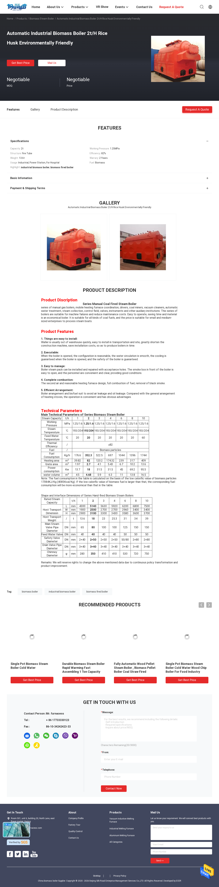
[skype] (56, 736)
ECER (178, 881)
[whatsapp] (37, 736)
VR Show (102, 7)
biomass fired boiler (97, 591)
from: (105, 752)
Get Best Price (21, 63)
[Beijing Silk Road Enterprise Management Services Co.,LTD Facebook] (10, 854)
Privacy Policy (119, 876)
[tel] (46, 745)
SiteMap (96, 876)
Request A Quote (197, 109)
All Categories (116, 842)
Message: (107, 712)
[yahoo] (75, 736)
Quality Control (75, 831)
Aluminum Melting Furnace (122, 835)
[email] (27, 736)
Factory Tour (74, 825)
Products (22, 18)
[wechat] (46, 736)
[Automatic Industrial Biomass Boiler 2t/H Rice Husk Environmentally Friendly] (178, 58)
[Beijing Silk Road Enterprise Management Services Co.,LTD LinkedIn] (26, 854)
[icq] (27, 745)
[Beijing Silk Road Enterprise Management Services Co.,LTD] (17, 6)
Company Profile (75, 818)
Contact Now (114, 788)
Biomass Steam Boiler (42, 18)
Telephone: (108, 769)
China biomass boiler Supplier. (52, 881)
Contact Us (73, 838)
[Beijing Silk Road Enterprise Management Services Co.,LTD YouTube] (33, 854)
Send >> (160, 860)
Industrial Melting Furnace (122, 828)
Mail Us (52, 63)
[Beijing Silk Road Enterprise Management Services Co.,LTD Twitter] (18, 854)
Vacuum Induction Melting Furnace (122, 820)
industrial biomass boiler (62, 591)
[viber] (65, 736)
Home (10, 18)
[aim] (37, 745)
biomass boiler (30, 591)
